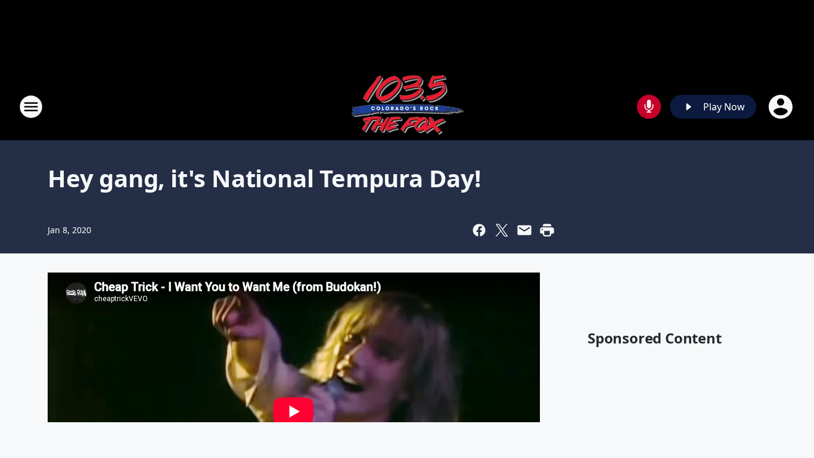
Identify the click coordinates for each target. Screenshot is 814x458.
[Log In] (782, 107)
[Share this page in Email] (524, 230)
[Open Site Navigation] (31, 107)
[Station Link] (407, 106)
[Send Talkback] (649, 107)
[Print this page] (547, 230)
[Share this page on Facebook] (479, 230)
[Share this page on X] (501, 230)
